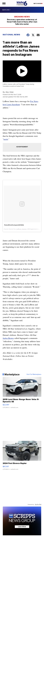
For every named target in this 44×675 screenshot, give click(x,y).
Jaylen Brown (8, 338)
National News (11, 34)
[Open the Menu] (4, 3)
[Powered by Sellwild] (38, 504)
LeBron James (21, 229)
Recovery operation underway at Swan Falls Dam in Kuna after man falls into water (22, 21)
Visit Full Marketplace (34, 374)
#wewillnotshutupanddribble (14, 225)
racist (5, 139)
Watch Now (37, 3)
